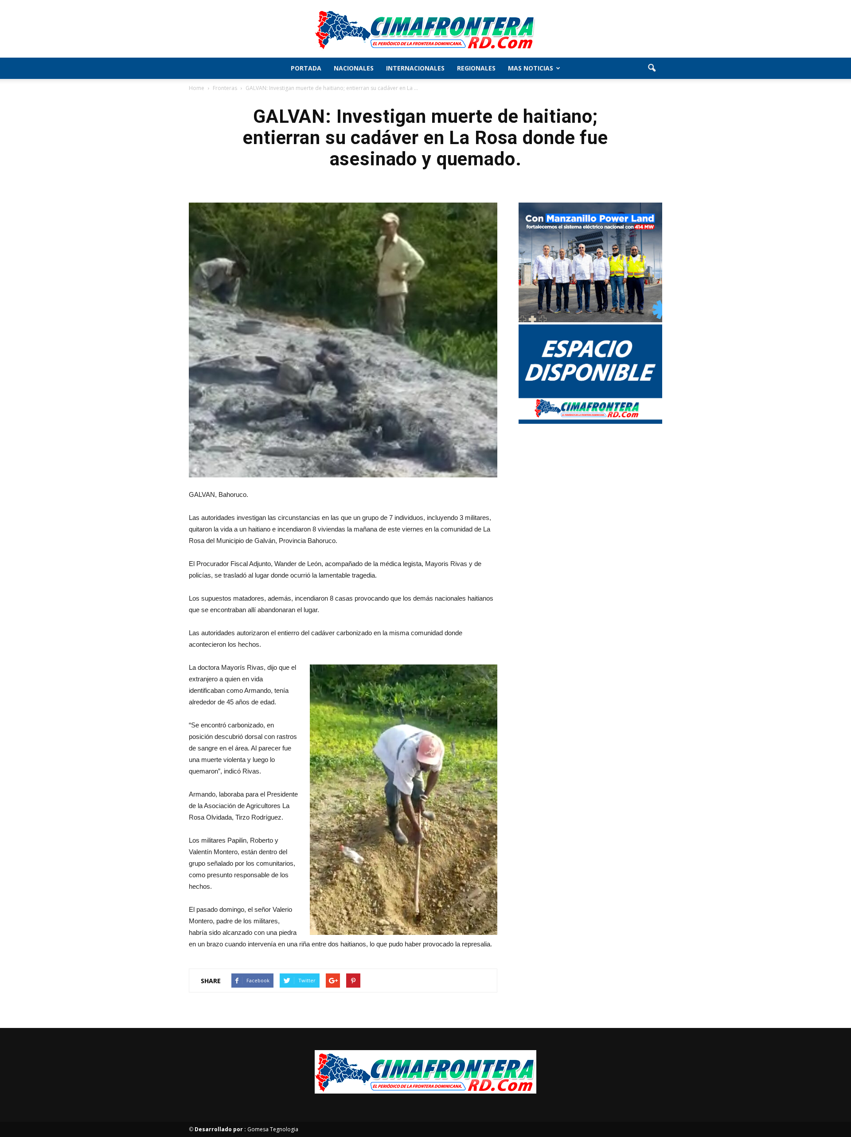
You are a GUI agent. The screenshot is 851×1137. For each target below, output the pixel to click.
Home (196, 88)
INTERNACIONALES (415, 68)
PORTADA (306, 68)
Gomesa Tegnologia (246, 1129)
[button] (651, 68)
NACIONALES (354, 68)
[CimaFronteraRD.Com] (425, 29)
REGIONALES (476, 68)
